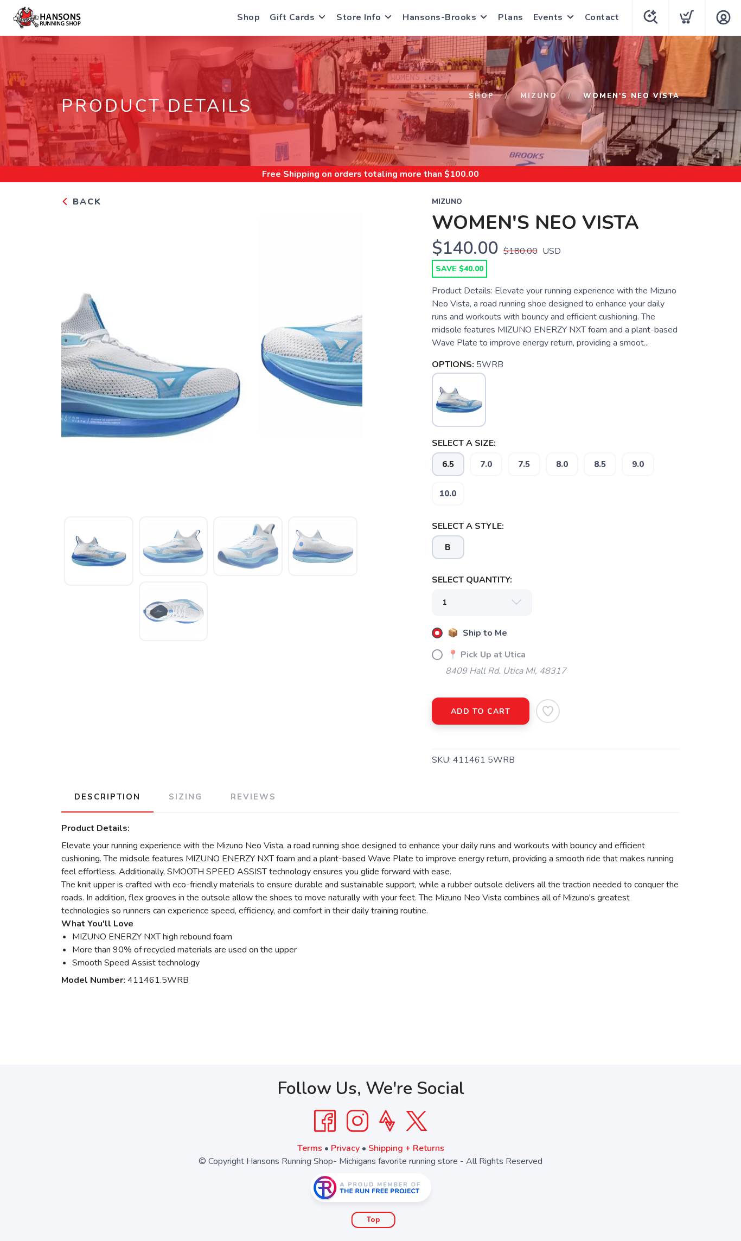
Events (548, 17)
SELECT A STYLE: (468, 526)
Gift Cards (292, 17)
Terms (309, 1148)
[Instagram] (357, 1121)
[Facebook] (325, 1121)
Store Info (358, 17)
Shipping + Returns (406, 1148)
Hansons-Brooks (439, 17)
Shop (248, 17)
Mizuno (538, 96)
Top (373, 1220)
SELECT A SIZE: (464, 443)
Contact (602, 17)
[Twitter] (416, 1121)
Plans (510, 17)
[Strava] (387, 1121)
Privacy (345, 1148)
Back (85, 202)
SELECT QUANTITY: (472, 580)
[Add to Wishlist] (548, 711)
